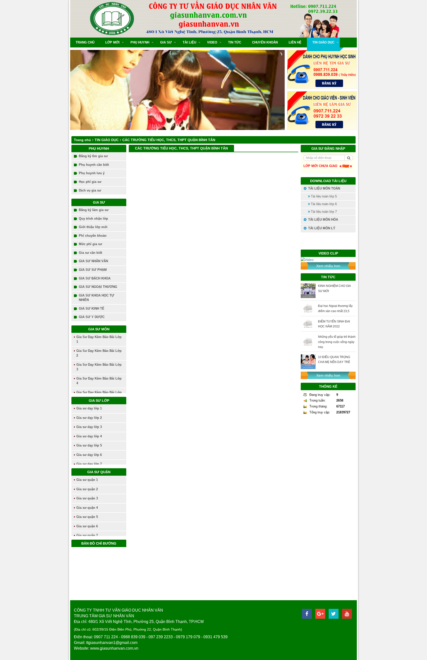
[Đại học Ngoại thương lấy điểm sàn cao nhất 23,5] (308, 308)
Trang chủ (85, 42)
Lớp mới (112, 42)
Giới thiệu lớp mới (93, 227)
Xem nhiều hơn (328, 266)
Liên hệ (295, 42)
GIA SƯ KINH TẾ (91, 308)
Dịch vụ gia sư (90, 190)
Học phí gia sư (90, 182)
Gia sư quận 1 (87, 480)
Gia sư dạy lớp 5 (89, 445)
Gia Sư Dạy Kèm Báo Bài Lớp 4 (99, 381)
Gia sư (166, 42)
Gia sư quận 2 (87, 489)
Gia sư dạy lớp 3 (89, 427)
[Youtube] (347, 614)
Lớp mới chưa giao (320, 166)
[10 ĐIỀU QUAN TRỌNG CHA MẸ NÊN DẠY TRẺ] (308, 361)
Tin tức (234, 42)
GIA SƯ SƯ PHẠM (93, 270)
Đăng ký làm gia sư (93, 210)
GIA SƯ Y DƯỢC (92, 317)
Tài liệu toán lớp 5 (323, 196)
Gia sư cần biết (90, 253)
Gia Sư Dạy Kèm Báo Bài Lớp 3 (99, 367)
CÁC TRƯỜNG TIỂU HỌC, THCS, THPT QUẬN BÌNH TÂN (168, 140)
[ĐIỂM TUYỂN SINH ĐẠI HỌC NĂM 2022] (308, 324)
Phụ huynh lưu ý (92, 173)
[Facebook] (307, 614)
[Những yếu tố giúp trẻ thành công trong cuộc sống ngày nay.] (308, 342)
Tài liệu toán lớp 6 (323, 204)
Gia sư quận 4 (87, 508)
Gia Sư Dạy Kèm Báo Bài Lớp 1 (99, 339)
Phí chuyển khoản (93, 235)
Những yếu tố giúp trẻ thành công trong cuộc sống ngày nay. (337, 341)
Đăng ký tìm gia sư (93, 156)
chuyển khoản (265, 42)
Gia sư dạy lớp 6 (89, 455)
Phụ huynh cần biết (94, 165)
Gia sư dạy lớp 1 (89, 408)
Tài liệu (189, 42)
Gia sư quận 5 (87, 517)
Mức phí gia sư (90, 244)
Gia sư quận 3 (87, 498)
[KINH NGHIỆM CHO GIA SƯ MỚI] (308, 290)
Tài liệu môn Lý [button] (321, 228)
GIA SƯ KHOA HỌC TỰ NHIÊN (96, 298)
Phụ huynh (139, 42)
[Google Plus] (320, 614)
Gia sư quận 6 (87, 526)
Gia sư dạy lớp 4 (89, 436)
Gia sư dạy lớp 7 (89, 464)
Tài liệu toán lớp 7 (323, 211)
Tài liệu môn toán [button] (323, 188)
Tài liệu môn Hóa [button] (322, 219)
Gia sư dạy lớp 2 (89, 418)
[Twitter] (334, 614)
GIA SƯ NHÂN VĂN (93, 261)
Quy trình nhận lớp (93, 218)
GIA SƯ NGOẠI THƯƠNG (98, 287)
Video (212, 42)
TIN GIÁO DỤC (323, 42)
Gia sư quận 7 (87, 535)
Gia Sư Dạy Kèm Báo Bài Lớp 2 (99, 353)
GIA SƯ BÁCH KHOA (94, 278)
